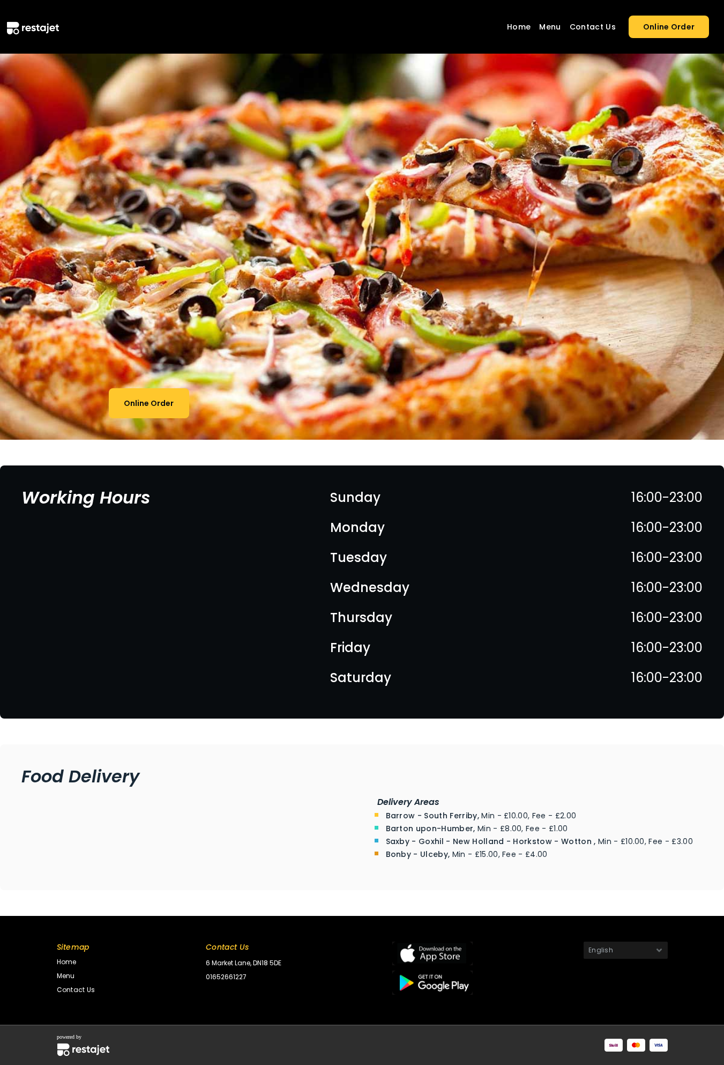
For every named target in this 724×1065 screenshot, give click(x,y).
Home (519, 26)
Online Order (669, 26)
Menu (550, 26)
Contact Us (593, 26)
